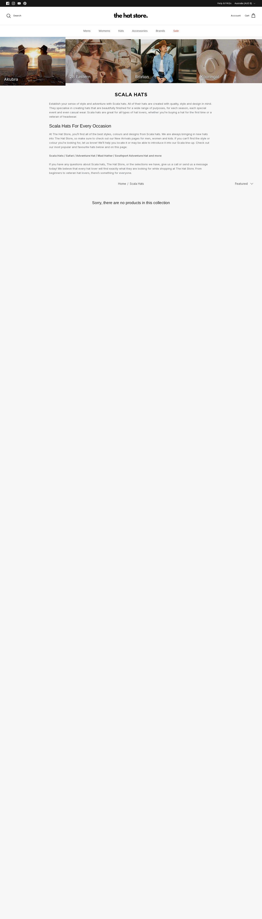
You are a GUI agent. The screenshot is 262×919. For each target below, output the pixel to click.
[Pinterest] (24, 3)
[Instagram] (13, 3)
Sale (176, 30)
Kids (121, 30)
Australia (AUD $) (243, 3)
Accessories (140, 30)
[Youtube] (19, 3)
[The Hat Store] (131, 16)
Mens (86, 30)
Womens (104, 30)
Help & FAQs (224, 3)
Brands (160, 30)
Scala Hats (137, 183)
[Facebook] (7, 3)
